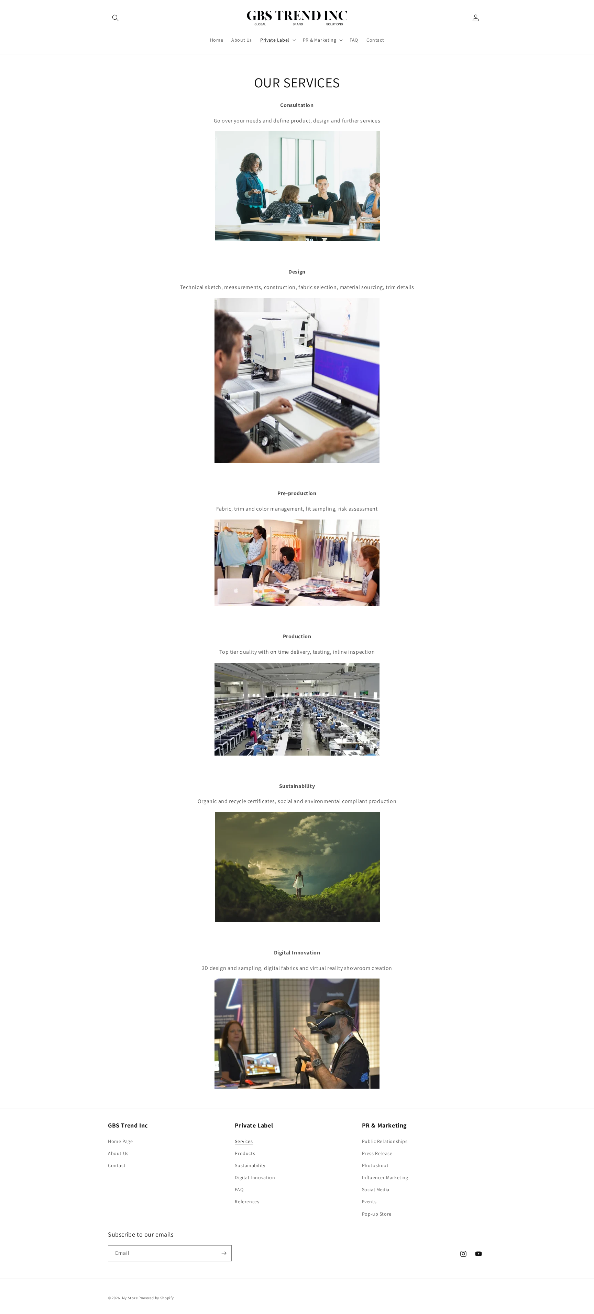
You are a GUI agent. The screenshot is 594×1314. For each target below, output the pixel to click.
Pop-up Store (377, 1214)
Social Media (375, 1189)
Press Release (377, 1153)
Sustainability (250, 1165)
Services (244, 1141)
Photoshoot (375, 1165)
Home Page (120, 1141)
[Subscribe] (223, 1253)
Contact (116, 1165)
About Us (118, 1153)
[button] (115, 17)
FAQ (239, 1189)
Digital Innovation (255, 1177)
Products (245, 1153)
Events (369, 1201)
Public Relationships (385, 1141)
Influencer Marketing (385, 1177)
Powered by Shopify (156, 1297)
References (247, 1201)
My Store (130, 1297)
